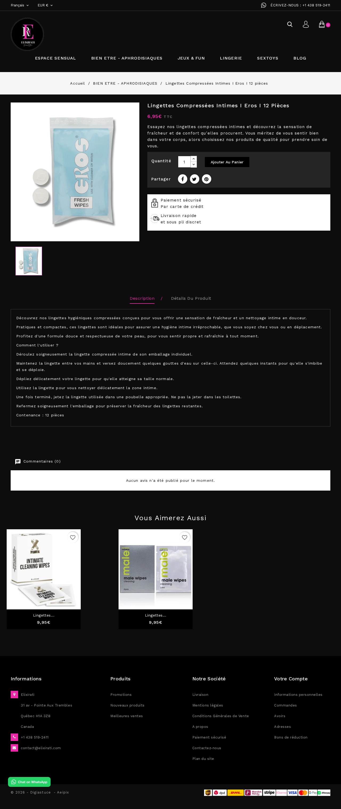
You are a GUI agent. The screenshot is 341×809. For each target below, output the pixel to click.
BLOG (299, 58)
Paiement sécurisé (209, 737)
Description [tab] (142, 298)
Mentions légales (207, 705)
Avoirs (279, 716)
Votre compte (291, 678)
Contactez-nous (206, 748)
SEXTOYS (267, 58)
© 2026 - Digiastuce (32, 792)
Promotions (121, 695)
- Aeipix (61, 792)
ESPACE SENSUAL (55, 58)
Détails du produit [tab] (191, 298)
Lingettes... (44, 615)
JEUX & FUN (191, 58)
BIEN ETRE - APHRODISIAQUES (127, 58)
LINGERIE (231, 58)
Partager (182, 179)
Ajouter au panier (227, 162)
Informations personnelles (298, 695)
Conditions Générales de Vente (220, 716)
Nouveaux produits (127, 705)
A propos (200, 727)
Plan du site (203, 759)
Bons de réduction (291, 737)
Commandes (285, 705)
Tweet (194, 179)
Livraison (200, 695)
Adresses (282, 727)
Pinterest (206, 179)
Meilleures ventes (126, 716)
